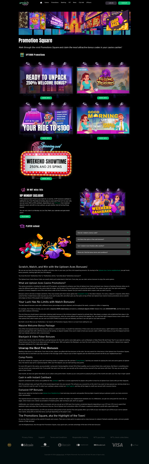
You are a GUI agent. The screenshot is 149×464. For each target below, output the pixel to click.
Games (47, 2)
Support (42, 437)
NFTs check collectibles (119, 437)
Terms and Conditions (58, 437)
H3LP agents (70, 386)
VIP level (57, 203)
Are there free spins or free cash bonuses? (91, 239)
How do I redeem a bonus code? (87, 233)
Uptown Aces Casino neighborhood (109, 270)
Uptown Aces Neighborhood (51, 393)
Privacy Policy (27, 437)
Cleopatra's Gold (83, 294)
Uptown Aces (60, 455)
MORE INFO (46, 98)
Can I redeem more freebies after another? (91, 246)
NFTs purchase (99, 437)
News (74, 2)
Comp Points (80, 361)
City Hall (81, 2)
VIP (69, 2)
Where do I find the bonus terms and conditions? (93, 252)
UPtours (88, 2)
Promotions (55, 2)
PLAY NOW (25, 216)
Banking (63, 2)
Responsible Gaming (80, 437)
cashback (55, 381)
